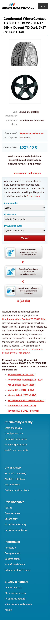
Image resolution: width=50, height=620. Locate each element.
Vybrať (24, 238)
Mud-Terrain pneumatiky (16, 450)
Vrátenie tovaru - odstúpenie (18, 604)
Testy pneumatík (13, 553)
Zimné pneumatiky (14, 433)
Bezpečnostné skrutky (15, 524)
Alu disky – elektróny (15, 479)
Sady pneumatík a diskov (17, 490)
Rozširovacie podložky (16, 530)
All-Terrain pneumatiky (16, 444)
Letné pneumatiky (13, 428)
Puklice (8, 508)
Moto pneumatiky (13, 468)
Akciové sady (33, 196)
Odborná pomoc (12, 559)
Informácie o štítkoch (15, 564)
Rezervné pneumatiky (15, 473)
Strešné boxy (11, 519)
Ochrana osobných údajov (17, 570)
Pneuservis (10, 548)
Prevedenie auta (12, 226)
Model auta (10, 214)
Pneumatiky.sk (16, 6)
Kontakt (8, 610)
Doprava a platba (13, 587)
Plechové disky (12, 484)
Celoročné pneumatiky (16, 439)
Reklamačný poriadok (15, 599)
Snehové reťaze (12, 513)
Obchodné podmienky (15, 593)
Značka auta (10, 203)
